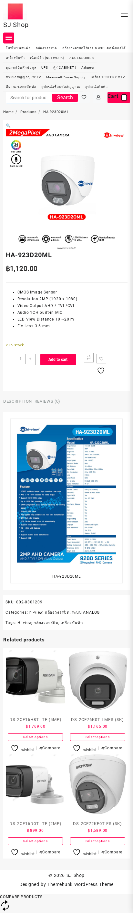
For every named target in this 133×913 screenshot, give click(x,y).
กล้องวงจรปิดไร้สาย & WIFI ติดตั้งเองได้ (94, 48)
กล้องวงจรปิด (46, 48)
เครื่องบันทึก (15, 58)
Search (65, 97)
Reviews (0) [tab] (47, 401)
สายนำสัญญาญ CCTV (23, 77)
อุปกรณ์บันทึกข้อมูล (21, 67)
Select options (35, 737)
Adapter (88, 67)
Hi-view (24, 622)
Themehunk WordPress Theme (80, 884)
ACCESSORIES (81, 58)
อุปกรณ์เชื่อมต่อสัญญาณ (60, 87)
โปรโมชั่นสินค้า (18, 48)
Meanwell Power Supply (66, 77)
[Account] (98, 97)
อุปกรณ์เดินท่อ (96, 87)
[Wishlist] (84, 97)
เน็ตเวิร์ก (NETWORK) (47, 58)
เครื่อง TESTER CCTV (108, 77)
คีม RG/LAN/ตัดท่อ (21, 87)
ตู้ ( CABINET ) (64, 67)
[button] (8, 125)
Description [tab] (17, 401)
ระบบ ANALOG (86, 612)
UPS (44, 67)
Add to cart (57, 359)
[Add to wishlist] (101, 358)
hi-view (36, 612)
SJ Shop (16, 25)
